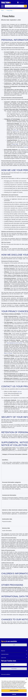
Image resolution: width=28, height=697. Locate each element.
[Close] (26, 679)
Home (2, 10)
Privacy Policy (16, 130)
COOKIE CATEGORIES (14, 690)
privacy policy (15, 144)
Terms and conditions (5, 674)
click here (19, 391)
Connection (21, 2)
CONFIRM (14, 694)
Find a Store (14, 668)
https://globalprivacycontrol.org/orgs (14, 342)
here (15, 129)
